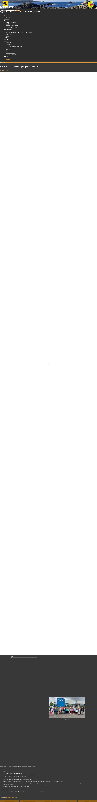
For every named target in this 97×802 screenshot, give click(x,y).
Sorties (8, 59)
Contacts (87, 801)
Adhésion (68, 801)
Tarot (7, 36)
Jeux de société (8, 30)
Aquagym (8, 42)
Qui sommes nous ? (9, 801)
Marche (8, 49)
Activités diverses (11, 22)
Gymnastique (9, 44)
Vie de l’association (11, 27)
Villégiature (7, 56)
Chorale (6, 19)
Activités (7, 797)
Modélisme (7, 39)
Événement (11, 797)
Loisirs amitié (8, 6)
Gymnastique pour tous (16, 46)
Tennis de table (10, 53)
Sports (5, 41)
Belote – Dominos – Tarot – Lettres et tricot (19, 32)
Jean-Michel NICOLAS (7, 70)
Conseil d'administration (29, 801)
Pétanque (8, 51)
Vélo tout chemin (11, 54)
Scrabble (8, 34)
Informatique (8, 29)
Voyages (8, 58)
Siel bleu (11, 47)
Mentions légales (48, 801)
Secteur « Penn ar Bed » (12, 25)
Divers (5, 20)
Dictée (7, 24)
